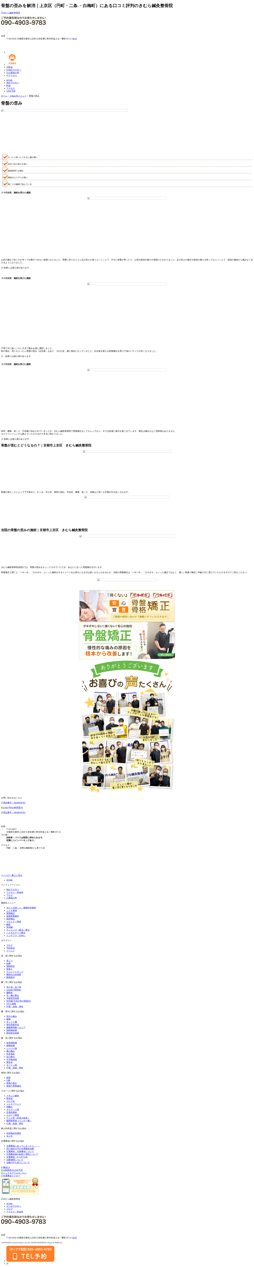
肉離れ (9, 1107)
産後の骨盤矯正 (13, 1086)
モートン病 (11, 1065)
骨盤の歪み (11, 1083)
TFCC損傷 (11, 1004)
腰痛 (8, 1019)
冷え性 (9, 1136)
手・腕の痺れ (12, 995)
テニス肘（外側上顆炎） (18, 1118)
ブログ (9, 895)
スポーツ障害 (12, 1115)
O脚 (8, 1080)
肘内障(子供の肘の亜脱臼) (18, 1001)
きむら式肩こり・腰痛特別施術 (21, 908)
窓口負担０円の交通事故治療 (20, 1149)
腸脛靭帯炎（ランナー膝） (19, 1121)
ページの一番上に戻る (11, 875)
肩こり (9, 961)
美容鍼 (9, 927)
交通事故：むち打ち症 (17, 1157)
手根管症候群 (12, 998)
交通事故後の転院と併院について (22, 1154)
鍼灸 (8, 924)
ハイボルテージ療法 (15, 933)
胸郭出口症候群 (13, 974)
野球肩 (9, 1098)
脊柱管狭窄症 (12, 1025)
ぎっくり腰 (11, 1022)
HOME (9, 80)
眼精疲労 (10, 977)
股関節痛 (10, 1045)
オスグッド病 (12, 1110)
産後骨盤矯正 (12, 916)
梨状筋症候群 (12, 1033)
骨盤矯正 (10, 913)
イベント (10, 951)
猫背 (8, 1077)
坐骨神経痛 (11, 1043)
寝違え (9, 969)
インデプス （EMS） (16, 935)
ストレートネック (14, 972)
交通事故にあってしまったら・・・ (23, 1146)
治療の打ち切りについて (18, 1162)
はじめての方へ (13, 1206)
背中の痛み (11, 1016)
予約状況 (10, 948)
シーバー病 (11, 1048)
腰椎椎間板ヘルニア (15, 1027)
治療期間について (14, 1160)
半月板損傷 (11, 1059)
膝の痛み (10, 1051)
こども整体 (11, 910)
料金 (8, 85)
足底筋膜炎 (11, 1112)
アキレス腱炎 (12, 1096)
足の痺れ (10, 1057)
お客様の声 (11, 898)
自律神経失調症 (13, 1133)
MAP (74, 39)
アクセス (10, 88)
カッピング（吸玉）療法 (18, 930)
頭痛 (8, 963)
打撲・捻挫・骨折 (14, 1006)
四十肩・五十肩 (13, 987)
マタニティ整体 (13, 922)
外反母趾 (10, 1054)
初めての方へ (12, 83)
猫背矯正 (10, 919)
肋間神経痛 (11, 1030)
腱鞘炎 (9, 993)
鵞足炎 (9, 1062)
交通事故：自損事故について (20, 1151)
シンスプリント (13, 1104)
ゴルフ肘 (10, 1101)
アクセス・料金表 (14, 892)
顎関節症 (10, 966)
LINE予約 (10, 91)
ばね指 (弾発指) (13, 990)
